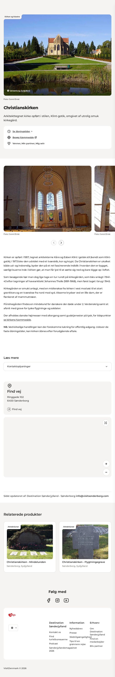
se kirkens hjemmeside (17, 319)
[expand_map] (105, 423)
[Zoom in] (106, 463)
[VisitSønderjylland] (17, 615)
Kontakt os (55, 632)
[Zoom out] (106, 472)
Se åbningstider (21, 131)
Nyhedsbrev (76, 628)
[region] (57, 447)
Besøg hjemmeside (23, 137)
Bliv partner (96, 646)
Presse (73, 632)
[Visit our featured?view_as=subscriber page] (66, 600)
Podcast (53, 643)
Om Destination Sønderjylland (97, 631)
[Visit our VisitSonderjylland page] (48, 600)
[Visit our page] (57, 600)
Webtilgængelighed (80, 637)
